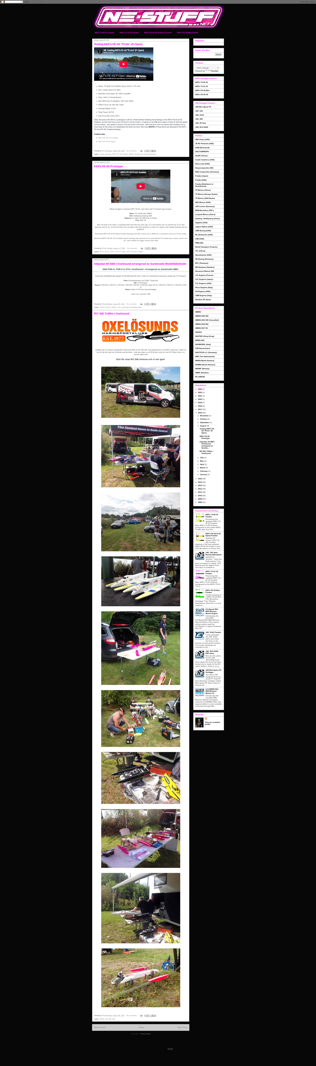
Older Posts (182, 1027)
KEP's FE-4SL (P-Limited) (108, 138)
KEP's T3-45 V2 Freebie (104, 33)
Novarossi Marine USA (204, 271)
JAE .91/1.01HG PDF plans (212, 652)
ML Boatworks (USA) (204, 235)
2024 (200, 389)
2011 (200, 492)
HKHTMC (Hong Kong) (204, 336)
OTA (118, 307)
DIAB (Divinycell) (202, 148)
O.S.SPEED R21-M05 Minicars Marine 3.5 (212, 691)
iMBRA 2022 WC (202, 316)
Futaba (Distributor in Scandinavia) (204, 185)
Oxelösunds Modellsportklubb (145, 154)
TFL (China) (200, 251)
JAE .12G (199, 111)
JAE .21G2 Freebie (213, 632)
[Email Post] (141, 151)
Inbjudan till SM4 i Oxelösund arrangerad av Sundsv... (207, 445)
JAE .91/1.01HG (201, 127)
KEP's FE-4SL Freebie (135, 252)
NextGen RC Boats (203, 300)
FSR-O (108, 307)
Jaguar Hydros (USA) (204, 227)
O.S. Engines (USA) (203, 283)
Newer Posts (99, 1027)
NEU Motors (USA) (203, 202)
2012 (200, 489)
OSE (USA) (199, 239)
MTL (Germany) (201, 263)
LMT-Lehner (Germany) (205, 206)
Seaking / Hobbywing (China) (207, 218)
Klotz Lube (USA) (202, 164)
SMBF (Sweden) (202, 373)
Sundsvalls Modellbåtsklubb (131, 307)
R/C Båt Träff (110, 1019)
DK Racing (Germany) (204, 259)
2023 (200, 392)
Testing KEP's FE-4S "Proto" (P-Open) (118, 44)
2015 (200, 479)
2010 (200, 496)
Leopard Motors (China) (205, 214)
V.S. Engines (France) (204, 275)
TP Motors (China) (203, 190)
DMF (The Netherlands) (205, 356)
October (203, 419)
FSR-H (102, 307)
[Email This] (145, 151)
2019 (200, 403)
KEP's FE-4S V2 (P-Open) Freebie (158, 33)
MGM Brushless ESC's (204, 210)
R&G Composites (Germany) (207, 172)
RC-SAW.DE (200, 377)
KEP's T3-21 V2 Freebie (129, 33)
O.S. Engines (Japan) (204, 279)
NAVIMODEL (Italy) (203, 344)
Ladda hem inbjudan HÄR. (141, 294)
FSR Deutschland (202, 348)
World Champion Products (206, 247)
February (204, 471)
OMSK (131, 154)
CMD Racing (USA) (203, 231)
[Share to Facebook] (152, 151)
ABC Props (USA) (202, 139)
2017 (200, 409)
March (203, 468)
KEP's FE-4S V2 (201, 94)
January (203, 474)
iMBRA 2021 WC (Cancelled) (207, 320)
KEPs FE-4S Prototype (108, 166)
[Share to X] (150, 151)
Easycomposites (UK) (204, 168)
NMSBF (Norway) (202, 369)
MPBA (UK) (199, 340)
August (203, 426)
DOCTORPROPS (202, 152)
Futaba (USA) (201, 180)
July (202, 458)
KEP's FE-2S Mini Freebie (187, 33)
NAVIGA (198, 332)
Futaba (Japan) (201, 176)
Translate (214, 71)
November (204, 416)
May (202, 461)
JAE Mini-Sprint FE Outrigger (213, 671)
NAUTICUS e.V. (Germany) (206, 352)
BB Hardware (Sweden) (205, 267)
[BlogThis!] (148, 151)
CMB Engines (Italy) (203, 295)
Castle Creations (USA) (205, 160)
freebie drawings (105, 154)
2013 (200, 485)
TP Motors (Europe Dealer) (206, 194)
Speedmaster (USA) (203, 255)
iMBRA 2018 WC (202, 324)
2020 (200, 399)
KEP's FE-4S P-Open (120, 154)
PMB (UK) (199, 243)
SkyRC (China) (201, 156)
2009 (200, 499)
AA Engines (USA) (202, 291)
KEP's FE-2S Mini (202, 90)
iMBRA (198, 312)
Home (141, 1027)
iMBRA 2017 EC (201, 328)
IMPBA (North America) (204, 361)
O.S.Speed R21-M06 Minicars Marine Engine (212, 611)
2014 (200, 482)
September (205, 422)
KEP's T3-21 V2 (201, 86)
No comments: (132, 151)
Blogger (170, 1049)
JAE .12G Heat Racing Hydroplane (214, 554)
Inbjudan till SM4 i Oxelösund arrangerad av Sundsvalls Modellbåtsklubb (140, 263)
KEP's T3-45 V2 (201, 82)
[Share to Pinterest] (155, 151)
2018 (200, 406)
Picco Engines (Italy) (204, 287)
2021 (200, 396)
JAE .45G (199, 119)
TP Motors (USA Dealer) (205, 198)
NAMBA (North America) (205, 365)
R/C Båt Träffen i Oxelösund (111, 313)
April (202, 464)
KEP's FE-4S (104, 252)
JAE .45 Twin (200, 123)
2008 (200, 502)
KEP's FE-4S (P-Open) (107, 141)
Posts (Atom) (145, 1034)
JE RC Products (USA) (204, 144)
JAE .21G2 (199, 115)
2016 (200, 413)
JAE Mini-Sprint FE (203, 107)
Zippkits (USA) (201, 223)
